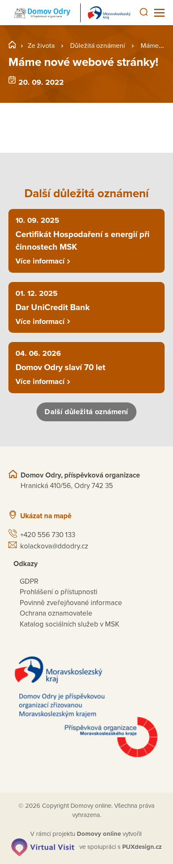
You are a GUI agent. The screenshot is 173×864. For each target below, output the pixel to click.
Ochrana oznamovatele (56, 613)
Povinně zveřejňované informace (71, 602)
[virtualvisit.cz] (42, 847)
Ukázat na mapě (45, 516)
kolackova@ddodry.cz (54, 546)
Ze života (41, 46)
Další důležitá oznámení (86, 411)
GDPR (29, 581)
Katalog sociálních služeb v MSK (69, 624)
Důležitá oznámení (97, 46)
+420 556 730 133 (47, 534)
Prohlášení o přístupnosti (58, 591)
